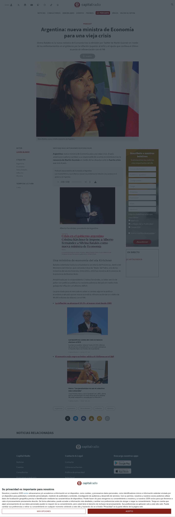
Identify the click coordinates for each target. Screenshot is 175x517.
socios (25, 493)
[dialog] (87, 497)
